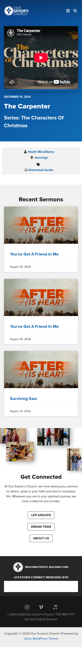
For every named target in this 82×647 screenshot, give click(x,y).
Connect (38, 577)
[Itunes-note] (55, 607)
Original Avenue (46, 619)
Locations (22, 577)
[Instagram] (27, 607)
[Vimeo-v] (41, 607)
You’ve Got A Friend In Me (34, 254)
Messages (53, 577)
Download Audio (41, 170)
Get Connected (41, 477)
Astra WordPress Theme (41, 639)
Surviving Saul (23, 398)
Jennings (41, 158)
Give (65, 577)
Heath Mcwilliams (41, 152)
